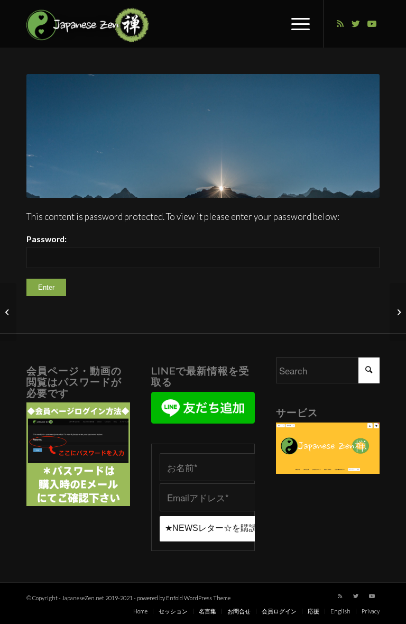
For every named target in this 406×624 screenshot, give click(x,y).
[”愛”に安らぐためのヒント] (398, 312)
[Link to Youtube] (372, 24)
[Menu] (295, 24)
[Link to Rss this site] (340, 24)
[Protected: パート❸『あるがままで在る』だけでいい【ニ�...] (8, 312)
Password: (46, 239)
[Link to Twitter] (356, 24)
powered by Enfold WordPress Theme (183, 597)
